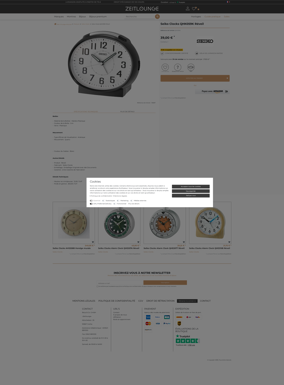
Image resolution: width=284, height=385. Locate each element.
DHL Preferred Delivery (102, 204)
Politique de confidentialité (116, 300)
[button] (212, 91)
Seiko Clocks (85, 24)
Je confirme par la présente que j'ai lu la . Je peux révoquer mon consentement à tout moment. (138, 286)
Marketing (124, 201)
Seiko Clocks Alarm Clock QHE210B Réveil (209, 248)
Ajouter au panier (194, 78)
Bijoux (82, 16)
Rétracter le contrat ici (187, 301)
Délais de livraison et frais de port (188, 312)
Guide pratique (212, 16)
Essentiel (96, 201)
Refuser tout (191, 195)
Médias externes (140, 201)
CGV (140, 300)
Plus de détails (127, 112)
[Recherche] (157, 16)
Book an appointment (121, 319)
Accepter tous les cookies (191, 187)
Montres (71, 16)
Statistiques (110, 201)
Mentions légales (83, 300)
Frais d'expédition (180, 98)
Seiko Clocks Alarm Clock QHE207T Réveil (164, 248)
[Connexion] (188, 8)
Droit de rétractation (160, 300)
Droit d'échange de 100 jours (128, 2)
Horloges (196, 16)
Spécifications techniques (86, 112)
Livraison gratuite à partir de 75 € (83, 2)
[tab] (85, 110)
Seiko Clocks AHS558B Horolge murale (72, 248)
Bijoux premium (98, 16)
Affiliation (117, 317)
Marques (59, 16)
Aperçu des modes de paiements (157, 312)
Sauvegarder (191, 191)
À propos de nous (120, 315)
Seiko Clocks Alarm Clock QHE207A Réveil (118, 248)
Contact (205, 300)
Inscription (165, 283)
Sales (226, 16)
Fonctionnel (121, 204)
